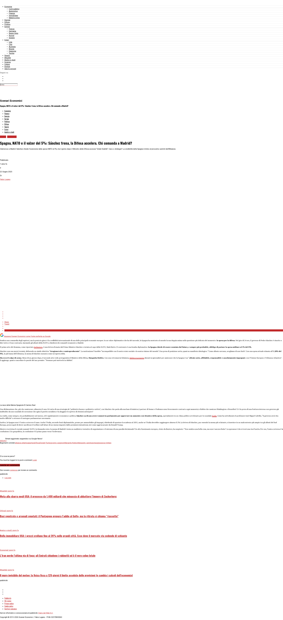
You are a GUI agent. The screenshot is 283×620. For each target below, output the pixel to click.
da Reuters (38, 347)
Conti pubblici (14, 9)
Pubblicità (7, 598)
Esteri (6, 40)
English (7, 67)
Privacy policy (9, 603)
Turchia (11, 53)
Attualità (7, 58)
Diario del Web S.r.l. (45, 613)
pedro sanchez (87, 443)
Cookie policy (8, 606)
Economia (8, 7)
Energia (7, 20)
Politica (7, 24)
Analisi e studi (9, 60)
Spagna (12, 38)
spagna (97, 443)
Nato (79, 443)
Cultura (7, 64)
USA (10, 42)
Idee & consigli (10, 69)
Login (35, 460)
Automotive (13, 11)
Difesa (7, 22)
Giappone (12, 51)
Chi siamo (7, 601)
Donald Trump (45, 443)
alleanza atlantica (21, 443)
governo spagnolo (57, 443)
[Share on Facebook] (143, 312)
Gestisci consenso (10, 609)
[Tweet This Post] (143, 314)
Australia (12, 47)
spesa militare (105, 443)
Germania (12, 31)
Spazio (7, 56)
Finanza (12, 13)
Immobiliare (13, 16)
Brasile (11, 49)
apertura (31, 443)
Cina (10, 44)
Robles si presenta (137, 358)
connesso (14, 470)
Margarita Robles (71, 443)
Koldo (214, 416)
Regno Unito (13, 33)
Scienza (7, 62)
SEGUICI (3, 441)
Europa (7, 27)
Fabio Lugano (5, 179)
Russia (11, 36)
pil (94, 443)
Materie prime (14, 18)
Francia (11, 29)
